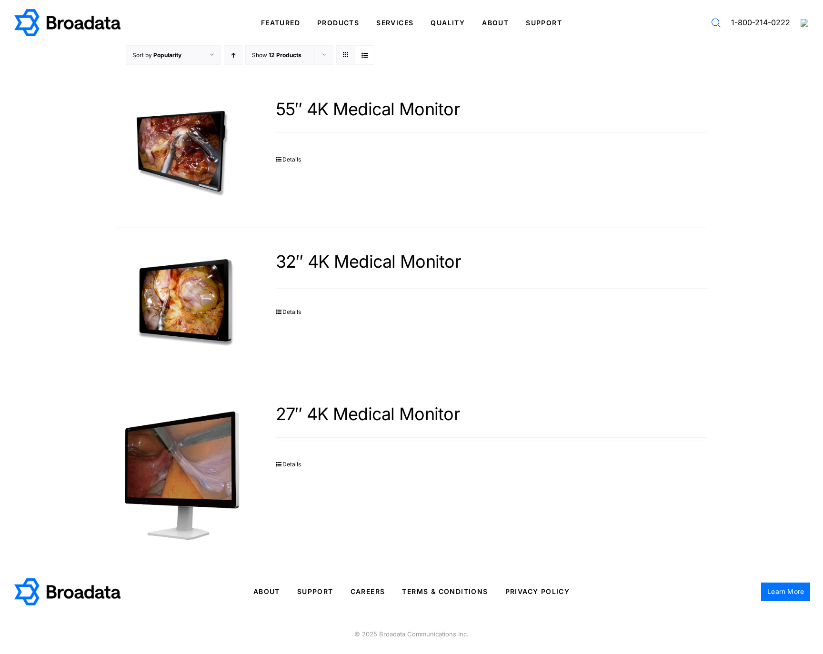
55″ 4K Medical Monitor (368, 109)
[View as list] (364, 55)
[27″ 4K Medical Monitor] (184, 474)
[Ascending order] (233, 55)
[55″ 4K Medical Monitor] (184, 151)
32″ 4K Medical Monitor (368, 261)
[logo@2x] (67, 12)
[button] (716, 23)
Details (291, 159)
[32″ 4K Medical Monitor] (184, 304)
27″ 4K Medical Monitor (368, 413)
